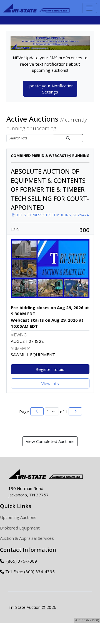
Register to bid (50, 369)
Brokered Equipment (20, 528)
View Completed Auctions (50, 441)
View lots (50, 383)
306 (84, 230)
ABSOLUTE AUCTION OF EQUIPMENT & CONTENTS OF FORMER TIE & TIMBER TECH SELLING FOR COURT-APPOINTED (50, 189)
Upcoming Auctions (18, 517)
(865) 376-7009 (21, 561)
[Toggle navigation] (89, 8)
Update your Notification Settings (50, 89)
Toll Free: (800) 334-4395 (30, 571)
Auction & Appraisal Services (27, 538)
